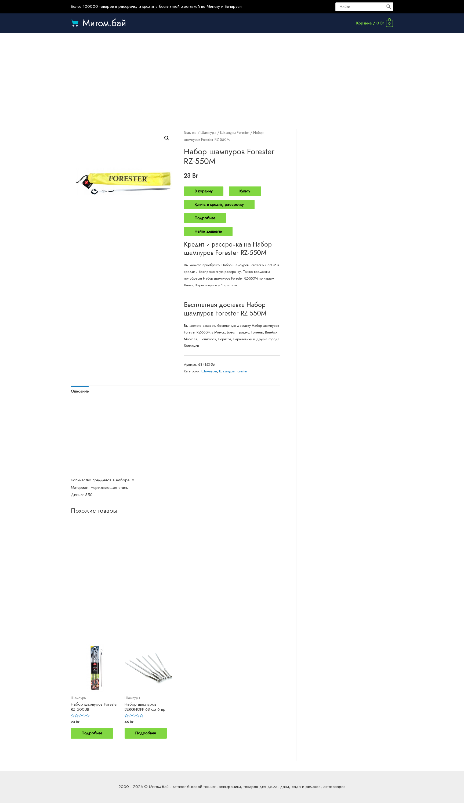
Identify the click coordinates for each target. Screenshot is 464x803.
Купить (245, 191)
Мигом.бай (104, 23)
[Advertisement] (232, 75)
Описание (80, 391)
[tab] (80, 391)
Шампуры (208, 132)
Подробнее (205, 218)
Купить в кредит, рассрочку (219, 204)
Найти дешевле (208, 231)
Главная (190, 132)
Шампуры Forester (234, 132)
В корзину (204, 191)
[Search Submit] (389, 7)
